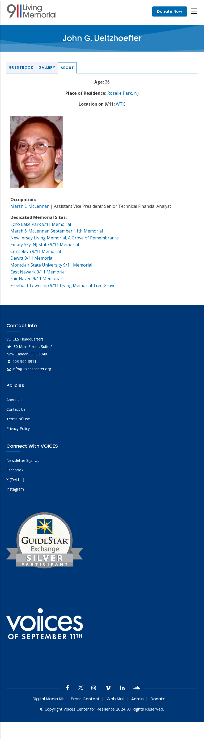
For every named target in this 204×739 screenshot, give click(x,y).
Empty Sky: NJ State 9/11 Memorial (44, 244)
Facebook (14, 469)
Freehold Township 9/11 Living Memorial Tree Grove (63, 285)
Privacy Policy (18, 428)
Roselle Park (119, 93)
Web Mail (115, 698)
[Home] (31, 11)
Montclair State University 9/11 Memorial (51, 265)
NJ (136, 93)
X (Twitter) (15, 479)
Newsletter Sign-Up (23, 460)
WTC (120, 104)
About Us (14, 399)
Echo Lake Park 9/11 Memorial (40, 224)
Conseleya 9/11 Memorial (35, 251)
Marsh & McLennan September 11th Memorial (56, 231)
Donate (158, 698)
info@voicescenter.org (31, 368)
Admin (137, 698)
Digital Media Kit (48, 698)
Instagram (15, 489)
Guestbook (21, 67)
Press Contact (85, 698)
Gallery (47, 67)
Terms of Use (18, 418)
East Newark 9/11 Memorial (38, 272)
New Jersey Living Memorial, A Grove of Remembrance (64, 238)
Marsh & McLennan (29, 206)
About (67, 67)
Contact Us (16, 409)
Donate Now (169, 11)
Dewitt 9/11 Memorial (31, 258)
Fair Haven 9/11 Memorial (36, 278)
